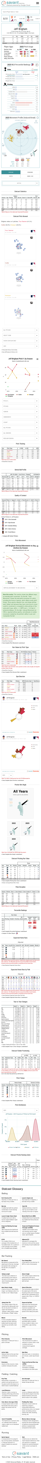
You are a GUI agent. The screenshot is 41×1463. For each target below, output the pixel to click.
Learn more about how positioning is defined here (12, 1073)
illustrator (6, 51)
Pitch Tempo (21, 1078)
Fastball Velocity (5, 1025)
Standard (30, 172)
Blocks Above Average (29, 1419)
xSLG (2, 1013)
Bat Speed (5, 1260)
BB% (2, 1042)
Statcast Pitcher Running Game (20, 1155)
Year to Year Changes (20, 1002)
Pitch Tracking (20, 444)
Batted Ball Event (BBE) (29, 1216)
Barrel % (3, 1022)
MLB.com (36, 1457)
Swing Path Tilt (6, 1302)
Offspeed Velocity (5, 1028)
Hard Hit (24, 1206)
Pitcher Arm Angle (20, 785)
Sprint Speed (5, 1437)
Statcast (11, 172)
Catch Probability (7, 1419)
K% (2, 1041)
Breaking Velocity (5, 1027)
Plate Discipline (20, 887)
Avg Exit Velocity (5, 1019)
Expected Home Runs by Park (20, 970)
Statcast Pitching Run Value (20, 859)
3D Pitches (7, 55)
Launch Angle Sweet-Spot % (7, 1020)
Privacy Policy (16, 1457)
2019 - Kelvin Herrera (10, 529)
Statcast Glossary (12, 1189)
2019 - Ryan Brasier (10, 522)
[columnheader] (3, 197)
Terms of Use (6, 1457)
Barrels (4, 1206)
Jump (23, 1390)
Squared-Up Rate (27, 1302)
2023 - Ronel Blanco (10, 532)
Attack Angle (26, 1274)
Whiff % (3, 1034)
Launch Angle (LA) (27, 1198)
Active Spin (5, 1352)
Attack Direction (27, 1287)
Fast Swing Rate (27, 1260)
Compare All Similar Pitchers (10, 536)
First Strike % (4, 1036)
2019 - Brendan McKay (11, 526)
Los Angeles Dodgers (23, 33)
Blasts (3, 1318)
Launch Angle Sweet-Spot (9, 1216)
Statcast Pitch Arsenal (20, 216)
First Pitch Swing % (5, 1038)
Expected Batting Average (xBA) (9, 1227)
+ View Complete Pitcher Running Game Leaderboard (14, 1180)
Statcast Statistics (20, 191)
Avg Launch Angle (5, 1024)
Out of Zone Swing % (5, 1033)
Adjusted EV (25, 1239)
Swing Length (6, 1274)
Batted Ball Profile (20, 470)
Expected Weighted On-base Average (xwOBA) (30, 1227)
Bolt (23, 1437)
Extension (5, 1362)
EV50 (3, 1239)
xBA (2, 1010)
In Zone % (3, 1030)
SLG (2, 1011)
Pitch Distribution (20, 1105)
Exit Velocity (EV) (7, 1198)
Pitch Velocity (6, 1339)
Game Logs (30, 176)
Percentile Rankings (20, 910)
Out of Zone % (4, 1031)
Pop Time (4, 1379)
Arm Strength (26, 1379)
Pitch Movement (20, 540)
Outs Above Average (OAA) (10, 1402)
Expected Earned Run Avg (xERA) (30, 1363)
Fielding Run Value (27, 1402)
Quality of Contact (20, 495)
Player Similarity (8, 56)
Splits (11, 176)
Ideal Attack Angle (7, 1287)
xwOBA (3, 1016)
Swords (24, 1318)
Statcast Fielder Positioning (20, 1051)
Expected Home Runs (20, 938)
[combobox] (20, 11)
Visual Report (7, 53)
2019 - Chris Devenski (10, 519)
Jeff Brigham (20, 29)
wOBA (2, 1014)
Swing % (3, 1039)
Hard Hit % (3, 1017)
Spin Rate (25, 1352)
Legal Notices (27, 1457)
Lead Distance (6, 1390)
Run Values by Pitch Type (20, 647)
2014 (11, 33)
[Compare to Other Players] (32, 64)
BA (2, 1008)
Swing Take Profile (9, 58)
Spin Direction (20, 676)
